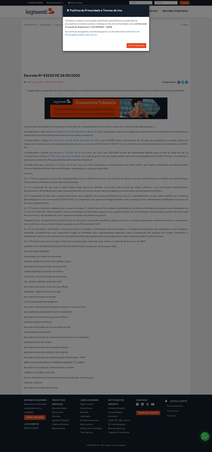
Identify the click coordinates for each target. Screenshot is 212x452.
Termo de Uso (90, 35)
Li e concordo (137, 45)
